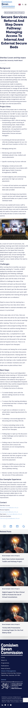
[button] (25, 4)
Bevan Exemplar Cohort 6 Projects (14, 12)
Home (3, 657)
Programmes (5, 663)
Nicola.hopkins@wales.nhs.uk (9, 512)
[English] (19, 4)
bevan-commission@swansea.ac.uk (12, 682)
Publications (5, 666)
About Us (4, 660)
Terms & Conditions (15, 701)
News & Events (5, 668)
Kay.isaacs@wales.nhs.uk (14, 514)
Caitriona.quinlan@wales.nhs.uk (9, 518)
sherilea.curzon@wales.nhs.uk (9, 507)
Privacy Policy (22, 701)
